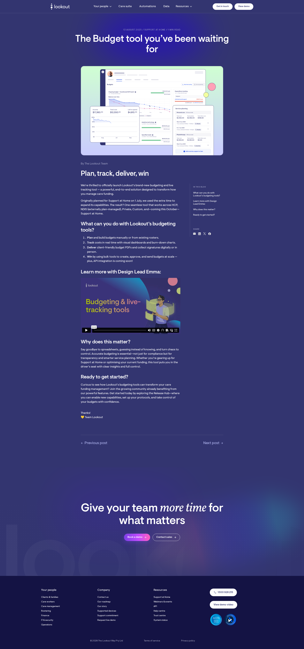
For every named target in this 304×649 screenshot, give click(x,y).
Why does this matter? (204, 210)
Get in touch (222, 6)
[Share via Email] (194, 234)
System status (161, 620)
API (155, 606)
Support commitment (107, 616)
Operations (46, 625)
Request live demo (106, 620)
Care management (50, 606)
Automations (147, 6)
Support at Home (162, 597)
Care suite (125, 6)
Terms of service (152, 641)
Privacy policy (188, 641)
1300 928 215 (223, 592)
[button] (103, 6)
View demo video (223, 604)
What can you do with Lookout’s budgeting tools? (206, 194)
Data (166, 6)
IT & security (47, 620)
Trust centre (160, 616)
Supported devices (106, 611)
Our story (102, 606)
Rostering (46, 611)
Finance (45, 616)
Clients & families (49, 597)
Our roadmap (104, 602)
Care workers (48, 602)
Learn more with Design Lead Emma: (205, 202)
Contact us (103, 597)
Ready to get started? (204, 215)
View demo (244, 6)
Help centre (159, 611)
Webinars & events (163, 602)
